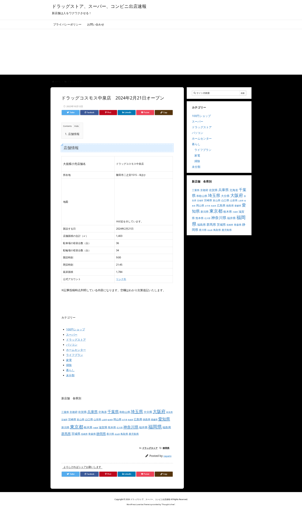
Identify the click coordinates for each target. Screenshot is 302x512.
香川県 (110, 434)
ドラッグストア (74, 81)
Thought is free (168, 504)
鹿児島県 (134, 434)
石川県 (120, 427)
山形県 (97, 419)
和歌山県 (124, 412)
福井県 (143, 427)
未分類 (70, 375)
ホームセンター (76, 350)
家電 (69, 360)
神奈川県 (130, 426)
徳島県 (146, 419)
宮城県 (64, 419)
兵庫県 (92, 411)
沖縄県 (95, 428)
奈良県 (169, 412)
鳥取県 (124, 434)
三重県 (65, 412)
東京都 (76, 427)
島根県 (130, 420)
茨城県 (75, 434)
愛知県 (164, 418)
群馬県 (66, 433)
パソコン (71, 345)
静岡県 (101, 433)
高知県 (117, 434)
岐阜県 (110, 420)
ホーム (58, 81)
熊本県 (112, 427)
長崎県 (84, 433)
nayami (167, 455)
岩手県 (124, 420)
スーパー (71, 334)
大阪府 (159, 411)
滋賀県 (103, 427)
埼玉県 (137, 411)
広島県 (138, 419)
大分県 (148, 412)
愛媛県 (154, 419)
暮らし (70, 370)
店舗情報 (72, 134)
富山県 (80, 419)
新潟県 (65, 427)
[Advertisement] (151, 53)
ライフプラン (74, 355)
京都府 (74, 412)
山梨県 (104, 420)
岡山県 (117, 419)
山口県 (89, 419)
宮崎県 (72, 419)
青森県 (92, 434)
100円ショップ (75, 329)
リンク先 (121, 279)
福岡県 (155, 427)
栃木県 (88, 427)
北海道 (102, 412)
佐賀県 (82, 412)
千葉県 (113, 411)
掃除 (69, 365)
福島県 (166, 427)
